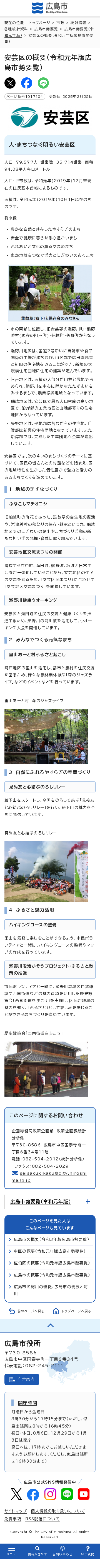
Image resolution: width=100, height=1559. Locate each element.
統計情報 (78, 23)
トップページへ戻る (76, 1311)
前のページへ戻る (31, 1311)
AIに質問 (88, 1554)
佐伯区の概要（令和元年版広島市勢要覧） (52, 1263)
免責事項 (12, 1519)
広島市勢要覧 (46, 29)
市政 (60, 23)
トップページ (39, 23)
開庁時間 (27, 1403)
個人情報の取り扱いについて (58, 1511)
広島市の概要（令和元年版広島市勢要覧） (52, 1275)
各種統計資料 (16, 29)
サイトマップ (15, 1511)
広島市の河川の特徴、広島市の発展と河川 (51, 1290)
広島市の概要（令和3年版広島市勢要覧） (51, 1239)
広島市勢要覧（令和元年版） (40, 1201)
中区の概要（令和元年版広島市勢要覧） (50, 1251)
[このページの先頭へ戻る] (50, 1325)
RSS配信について (42, 1519)
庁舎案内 (26, 1379)
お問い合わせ (62, 1554)
